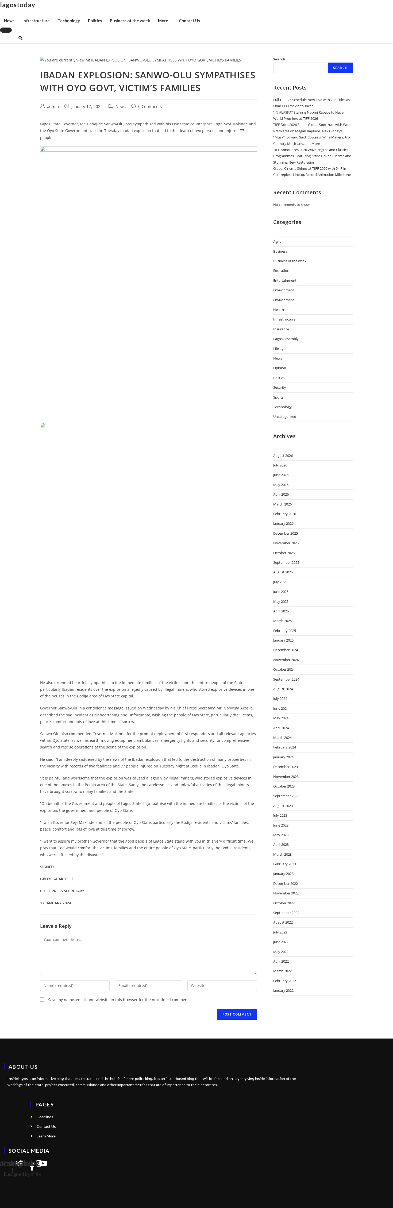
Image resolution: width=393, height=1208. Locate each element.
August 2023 (283, 805)
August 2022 (283, 922)
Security (279, 387)
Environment (283, 290)
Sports (278, 397)
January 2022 (283, 990)
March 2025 (282, 620)
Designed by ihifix (22, 1174)
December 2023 (285, 766)
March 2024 (282, 737)
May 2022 (280, 951)
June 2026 (280, 474)
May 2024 (280, 718)
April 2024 (281, 727)
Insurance (281, 329)
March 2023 (282, 854)
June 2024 (280, 708)
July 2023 (280, 815)
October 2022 (284, 903)
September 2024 (286, 679)
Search (279, 59)
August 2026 (283, 455)
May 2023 (280, 834)
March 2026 (282, 504)
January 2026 (283, 523)
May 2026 (280, 484)
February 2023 (284, 864)
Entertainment (284, 280)
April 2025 (281, 611)
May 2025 (280, 601)
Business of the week (130, 20)
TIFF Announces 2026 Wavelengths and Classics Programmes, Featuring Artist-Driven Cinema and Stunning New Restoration (312, 156)
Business (280, 251)
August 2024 (283, 688)
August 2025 (283, 572)
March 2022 (282, 970)
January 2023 (283, 873)
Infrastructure (36, 20)
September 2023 (286, 795)
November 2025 (286, 543)
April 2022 (281, 961)
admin (53, 106)
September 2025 (286, 562)
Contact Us (189, 20)
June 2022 (280, 941)
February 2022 (284, 980)
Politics (95, 20)
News (9, 20)
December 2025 (285, 533)
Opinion (279, 367)
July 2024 (280, 698)
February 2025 (284, 630)
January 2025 (283, 640)
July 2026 (280, 465)
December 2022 (285, 883)
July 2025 (280, 582)
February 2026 (284, 513)
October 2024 (284, 669)
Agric (277, 241)
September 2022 (286, 912)
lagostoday (17, 5)
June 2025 (280, 591)
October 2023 (284, 786)
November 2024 (286, 659)
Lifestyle (279, 348)
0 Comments (150, 106)
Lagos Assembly (286, 338)
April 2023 (281, 844)
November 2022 (286, 893)
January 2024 (283, 757)
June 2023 (280, 825)
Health (278, 309)
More (163, 20)
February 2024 (284, 747)
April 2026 (281, 494)
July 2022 (280, 932)
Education (281, 270)
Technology (69, 20)
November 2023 (286, 776)
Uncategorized (284, 416)
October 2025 (284, 552)
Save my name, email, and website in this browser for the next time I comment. (119, 999)
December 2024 (285, 649)
